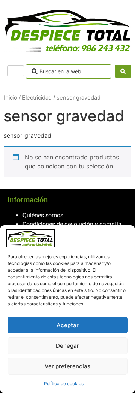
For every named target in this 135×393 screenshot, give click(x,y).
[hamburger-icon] (15, 71)
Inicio (10, 97)
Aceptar (68, 325)
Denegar (67, 345)
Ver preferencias (67, 366)
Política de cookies (64, 383)
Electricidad (37, 97)
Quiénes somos (42, 215)
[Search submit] (123, 71)
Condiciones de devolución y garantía (72, 224)
